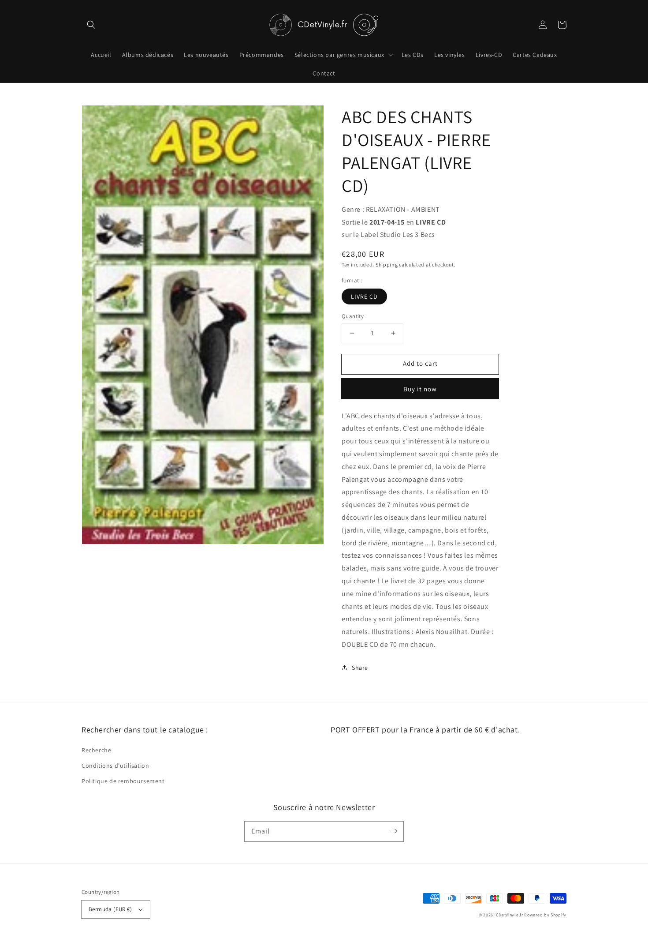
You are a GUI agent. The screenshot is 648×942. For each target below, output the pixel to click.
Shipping (387, 264)
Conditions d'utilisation (115, 765)
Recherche (96, 750)
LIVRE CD (364, 296)
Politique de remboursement (123, 781)
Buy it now (420, 389)
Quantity (353, 316)
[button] (91, 24)
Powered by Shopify (545, 915)
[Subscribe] (393, 831)
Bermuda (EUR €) (110, 909)
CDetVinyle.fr (509, 915)
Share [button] (360, 668)
